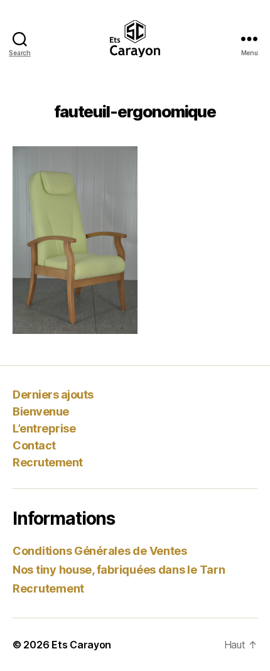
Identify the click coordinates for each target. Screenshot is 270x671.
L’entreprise (44, 428)
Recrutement (48, 462)
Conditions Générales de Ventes (100, 550)
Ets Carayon (81, 644)
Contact (34, 445)
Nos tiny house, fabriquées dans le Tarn (119, 569)
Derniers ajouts (53, 394)
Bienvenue (41, 411)
